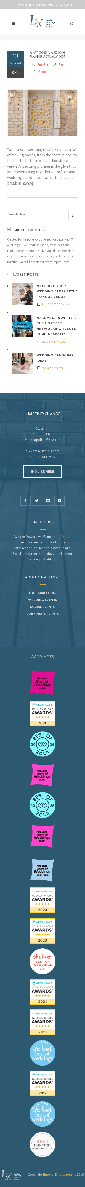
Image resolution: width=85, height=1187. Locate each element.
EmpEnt (43, 64)
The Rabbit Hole (43, 592)
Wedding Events (42, 599)
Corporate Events (42, 614)
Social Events (42, 607)
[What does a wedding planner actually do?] (42, 112)
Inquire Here (42, 471)
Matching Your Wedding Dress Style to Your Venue (57, 291)
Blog (62, 64)
